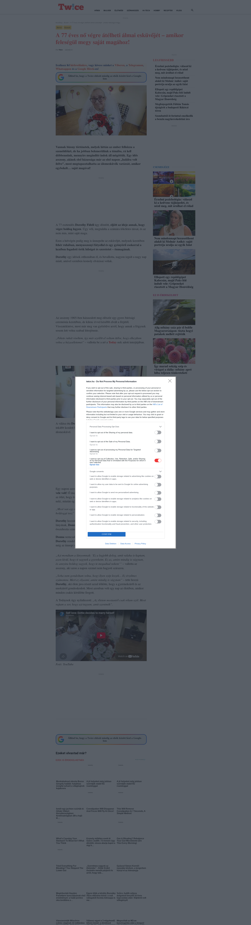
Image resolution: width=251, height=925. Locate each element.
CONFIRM (107, 534)
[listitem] (125, 426)
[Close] (170, 381)
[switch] (158, 432)
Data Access (125, 544)
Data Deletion (110, 544)
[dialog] (125, 463)
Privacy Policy (140, 544)
